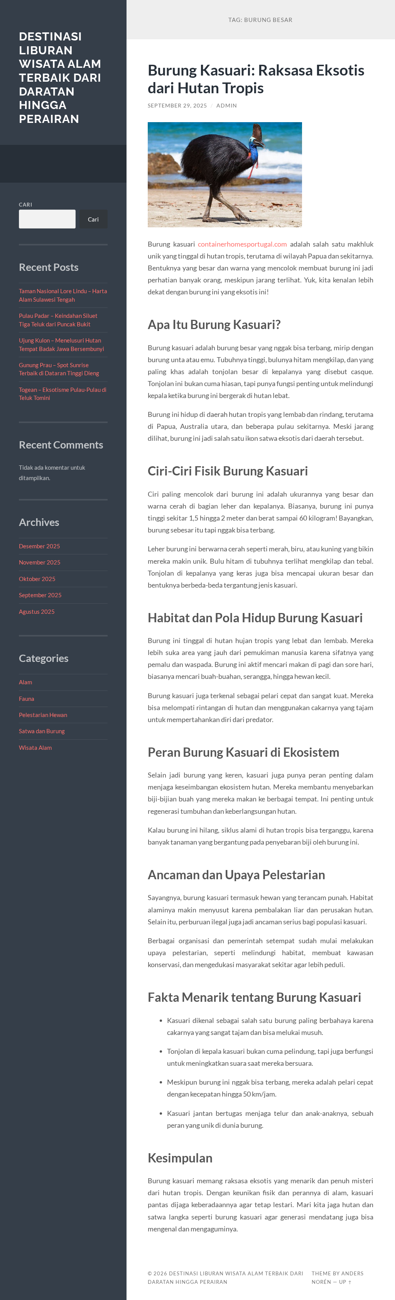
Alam (25, 682)
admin (226, 105)
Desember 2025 (39, 546)
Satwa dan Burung (42, 730)
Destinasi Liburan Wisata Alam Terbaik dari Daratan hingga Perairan (60, 78)
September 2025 (40, 594)
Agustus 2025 (37, 611)
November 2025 (40, 562)
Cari (25, 205)
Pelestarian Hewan (43, 714)
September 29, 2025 (177, 105)
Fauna (26, 698)
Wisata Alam (35, 747)
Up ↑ (345, 1282)
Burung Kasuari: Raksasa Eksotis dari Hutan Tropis (256, 78)
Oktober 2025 (37, 578)
